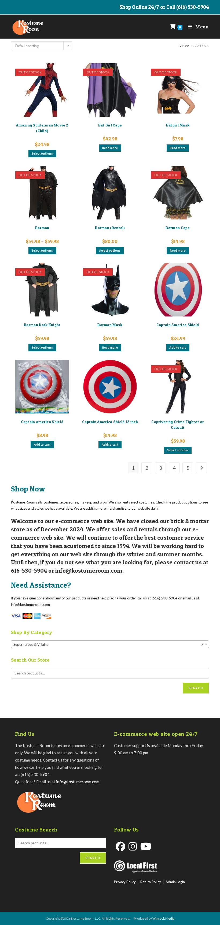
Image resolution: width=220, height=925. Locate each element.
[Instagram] (133, 846)
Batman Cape (178, 227)
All (206, 46)
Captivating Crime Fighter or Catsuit (177, 424)
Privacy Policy (125, 882)
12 (193, 46)
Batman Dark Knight (42, 324)
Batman (42, 227)
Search (195, 688)
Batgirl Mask (178, 125)
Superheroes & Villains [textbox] (108, 644)
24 (199, 46)
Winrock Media (163, 918)
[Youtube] (145, 846)
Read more (110, 148)
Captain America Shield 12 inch (110, 421)
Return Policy (150, 882)
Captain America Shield (177, 324)
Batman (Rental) (110, 227)
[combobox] (110, 644)
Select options (42, 153)
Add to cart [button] (177, 347)
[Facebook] (120, 846)
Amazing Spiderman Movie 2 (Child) (42, 128)
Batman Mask (109, 324)
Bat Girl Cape (110, 125)
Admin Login (175, 882)
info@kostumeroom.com (77, 781)
